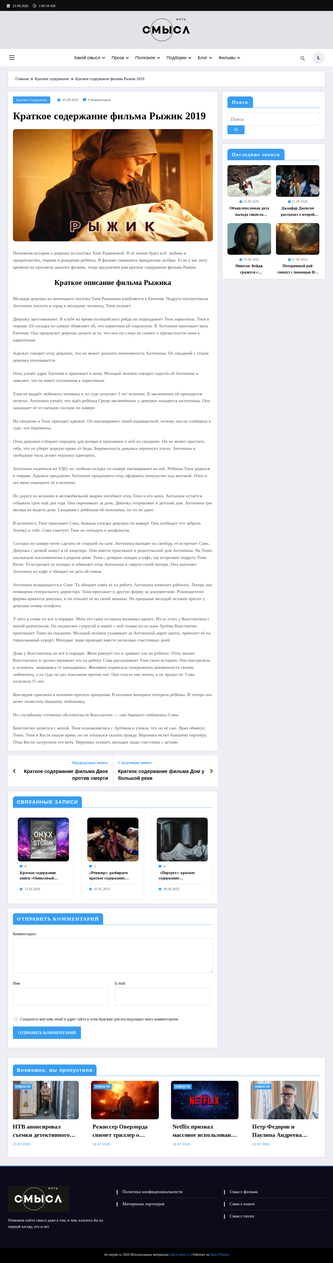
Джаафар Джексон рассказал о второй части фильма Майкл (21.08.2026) (297, 212)
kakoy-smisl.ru (179, 1254)
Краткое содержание (31, 100)
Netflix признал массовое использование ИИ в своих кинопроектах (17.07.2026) (92, 1131)
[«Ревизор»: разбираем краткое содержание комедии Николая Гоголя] (112, 839)
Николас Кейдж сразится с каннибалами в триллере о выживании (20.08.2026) (249, 269)
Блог (202, 57)
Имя (16, 983)
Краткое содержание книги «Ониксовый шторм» (38, 876)
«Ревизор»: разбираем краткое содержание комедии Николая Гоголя (108, 876)
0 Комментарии (99, 100)
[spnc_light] (319, 58)
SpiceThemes (220, 1254)
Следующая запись (135, 763)
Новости (70, 1086)
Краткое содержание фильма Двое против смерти (66, 775)
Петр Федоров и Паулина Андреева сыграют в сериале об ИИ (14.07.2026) (169, 1131)
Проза (118, 57)
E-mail (120, 983)
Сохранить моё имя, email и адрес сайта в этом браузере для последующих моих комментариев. (99, 1019)
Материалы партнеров (143, 1203)
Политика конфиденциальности (152, 1191)
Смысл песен (242, 1216)
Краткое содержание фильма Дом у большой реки (161, 775)
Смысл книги (242, 1203)
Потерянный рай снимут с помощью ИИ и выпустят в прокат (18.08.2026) (297, 269)
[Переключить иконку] (11, 58)
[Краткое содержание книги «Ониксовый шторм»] (43, 839)
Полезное (145, 57)
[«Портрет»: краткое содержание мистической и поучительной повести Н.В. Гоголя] (182, 839)
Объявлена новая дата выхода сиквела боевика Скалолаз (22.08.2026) (249, 212)
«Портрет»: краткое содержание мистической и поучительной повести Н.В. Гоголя (178, 876)
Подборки (176, 57)
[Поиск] (303, 58)
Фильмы (227, 57)
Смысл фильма (244, 1191)
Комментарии (24, 934)
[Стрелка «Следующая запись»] (211, 771)
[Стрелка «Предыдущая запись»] (14, 771)
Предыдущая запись (90, 763)
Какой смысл (87, 57)
